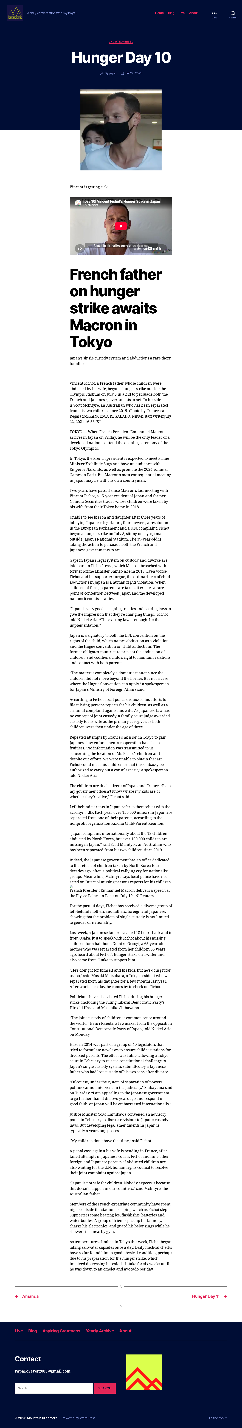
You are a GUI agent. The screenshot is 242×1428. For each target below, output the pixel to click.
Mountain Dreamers (42, 1418)
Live (182, 13)
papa (112, 73)
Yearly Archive (100, 1330)
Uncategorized (121, 41)
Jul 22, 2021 (134, 73)
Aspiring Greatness (61, 1330)
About (193, 13)
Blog (171, 13)
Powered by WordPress (78, 1418)
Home (159, 13)
